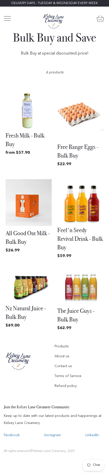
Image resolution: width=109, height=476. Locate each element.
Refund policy (66, 386)
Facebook (12, 435)
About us (62, 356)
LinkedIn (92, 435)
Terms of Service (68, 376)
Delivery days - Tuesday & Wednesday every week (54, 3)
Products (62, 346)
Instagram (52, 435)
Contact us (63, 366)
